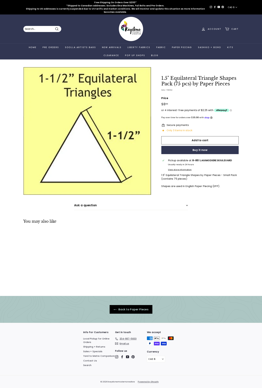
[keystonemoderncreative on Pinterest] (133, 357)
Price (164, 98)
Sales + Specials (92, 351)
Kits (230, 47)
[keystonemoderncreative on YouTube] (127, 357)
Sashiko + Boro (209, 47)
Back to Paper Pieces (133, 309)
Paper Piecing (182, 47)
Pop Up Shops (135, 55)
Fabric (161, 47)
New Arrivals (111, 47)
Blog (154, 55)
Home (33, 47)
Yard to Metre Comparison (99, 356)
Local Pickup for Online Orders (96, 340)
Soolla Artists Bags (80, 47)
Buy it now (200, 150)
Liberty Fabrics (139, 47)
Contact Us (90, 360)
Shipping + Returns (94, 346)
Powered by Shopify (148, 381)
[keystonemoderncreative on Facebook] (122, 357)
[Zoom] (87, 131)
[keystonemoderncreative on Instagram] (116, 357)
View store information (180, 169)
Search (87, 365)
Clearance (111, 55)
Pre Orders (51, 47)
